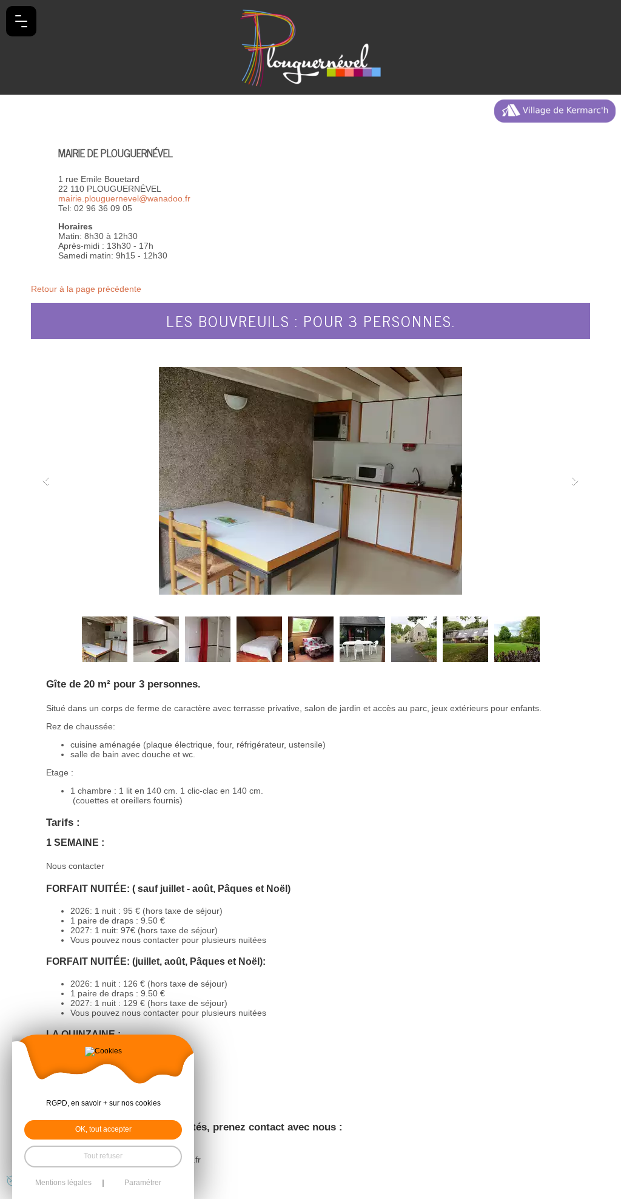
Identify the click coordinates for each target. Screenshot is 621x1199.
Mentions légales (63, 1183)
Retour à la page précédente (86, 289)
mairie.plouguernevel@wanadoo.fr (124, 198)
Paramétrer (142, 1183)
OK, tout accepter (103, 1129)
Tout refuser (103, 1156)
